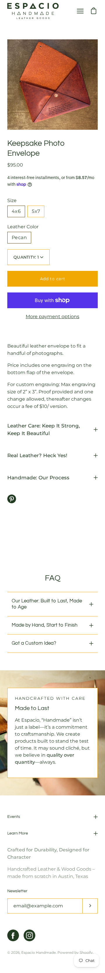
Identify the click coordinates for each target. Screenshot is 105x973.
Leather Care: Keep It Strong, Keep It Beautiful (43, 429)
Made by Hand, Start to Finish (45, 625)
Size (12, 200)
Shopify (86, 952)
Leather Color (22, 226)
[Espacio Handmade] (33, 11)
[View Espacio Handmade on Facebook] (13, 935)
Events (13, 817)
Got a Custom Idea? (34, 643)
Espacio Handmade (38, 952)
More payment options (52, 316)
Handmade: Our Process (38, 478)
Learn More (17, 833)
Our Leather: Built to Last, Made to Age (47, 604)
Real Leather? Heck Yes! (37, 455)
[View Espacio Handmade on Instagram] (29, 935)
